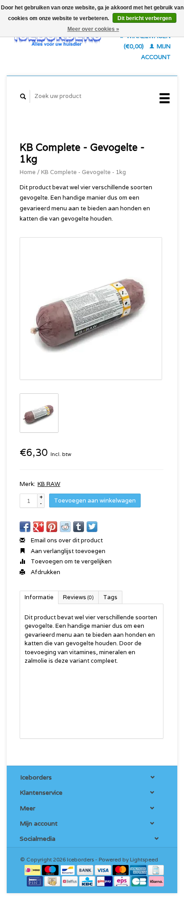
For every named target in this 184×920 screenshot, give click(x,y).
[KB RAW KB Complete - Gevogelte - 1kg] (91, 308)
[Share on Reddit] (65, 526)
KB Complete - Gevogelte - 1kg (83, 172)
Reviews (78, 597)
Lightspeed (144, 859)
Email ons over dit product (66, 540)
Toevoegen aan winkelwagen (95, 500)
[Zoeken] (23, 96)
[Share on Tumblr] (78, 526)
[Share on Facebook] (25, 526)
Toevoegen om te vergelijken (70, 561)
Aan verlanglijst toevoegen (67, 551)
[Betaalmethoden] (33, 869)
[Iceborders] (57, 38)
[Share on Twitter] (92, 526)
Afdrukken (44, 572)
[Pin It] (51, 526)
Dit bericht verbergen (144, 18)
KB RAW (49, 484)
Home (28, 172)
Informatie (39, 597)
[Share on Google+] (38, 526)
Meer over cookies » (93, 29)
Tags (110, 597)
